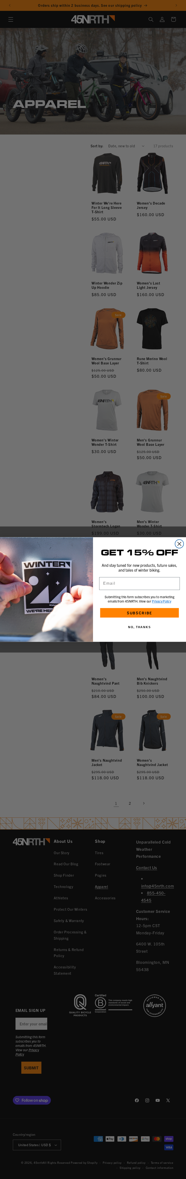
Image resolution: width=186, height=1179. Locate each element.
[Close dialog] (179, 544)
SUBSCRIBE (139, 613)
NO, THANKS (139, 627)
